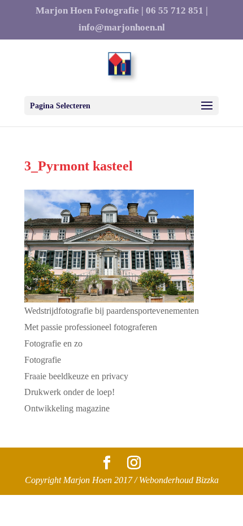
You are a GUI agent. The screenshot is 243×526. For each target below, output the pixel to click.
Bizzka (207, 480)
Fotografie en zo (53, 343)
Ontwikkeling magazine (67, 408)
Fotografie (42, 360)
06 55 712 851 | (177, 11)
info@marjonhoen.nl (122, 28)
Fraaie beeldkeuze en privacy (76, 376)
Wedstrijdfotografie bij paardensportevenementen (111, 310)
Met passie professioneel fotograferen (90, 327)
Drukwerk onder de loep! (69, 392)
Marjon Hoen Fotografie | (90, 11)
